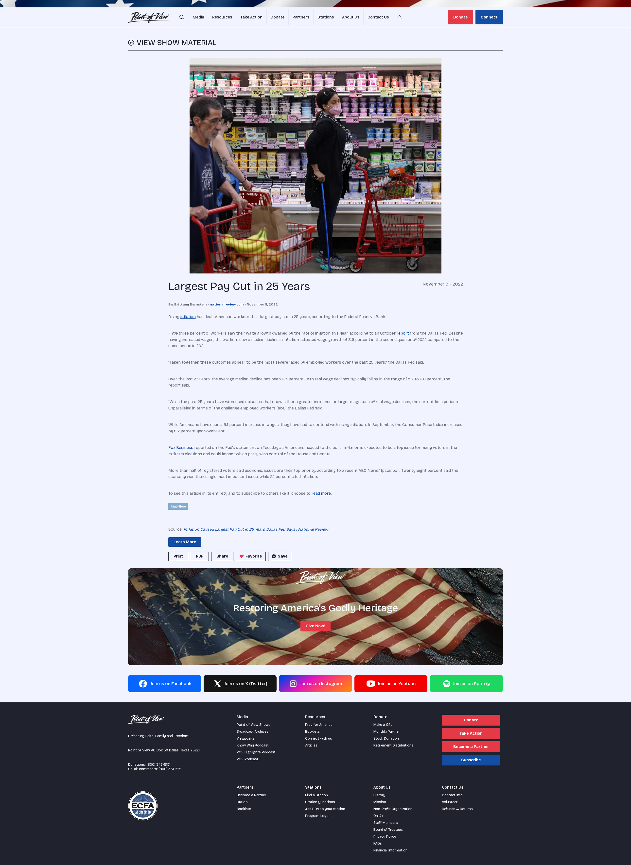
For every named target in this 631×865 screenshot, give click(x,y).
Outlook (243, 802)
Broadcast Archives (252, 731)
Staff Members (385, 823)
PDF (200, 556)
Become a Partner (471, 746)
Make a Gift (382, 725)
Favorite (253, 556)
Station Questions (320, 802)
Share (222, 556)
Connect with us (318, 738)
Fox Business (180, 447)
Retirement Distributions (393, 745)
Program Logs (317, 816)
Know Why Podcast (253, 745)
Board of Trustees (388, 830)
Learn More (185, 542)
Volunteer (449, 802)
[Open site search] (182, 17)
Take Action (471, 733)
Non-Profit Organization (392, 809)
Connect (489, 17)
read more (321, 493)
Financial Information (390, 850)
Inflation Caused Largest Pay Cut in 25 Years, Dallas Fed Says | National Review (256, 529)
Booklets (312, 731)
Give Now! (315, 626)
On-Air (378, 816)
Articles (311, 745)
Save (283, 556)
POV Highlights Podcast (256, 752)
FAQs (377, 843)
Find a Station (316, 795)
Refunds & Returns (457, 809)
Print (178, 556)
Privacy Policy (384, 836)
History (379, 795)
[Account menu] (399, 17)
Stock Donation (386, 738)
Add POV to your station (325, 809)
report (403, 333)
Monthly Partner (386, 731)
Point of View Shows (253, 725)
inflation (188, 316)
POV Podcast (247, 759)
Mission (379, 802)
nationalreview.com (227, 304)
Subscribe (471, 760)
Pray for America (319, 725)
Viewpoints (246, 738)
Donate (460, 17)
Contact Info (452, 795)
